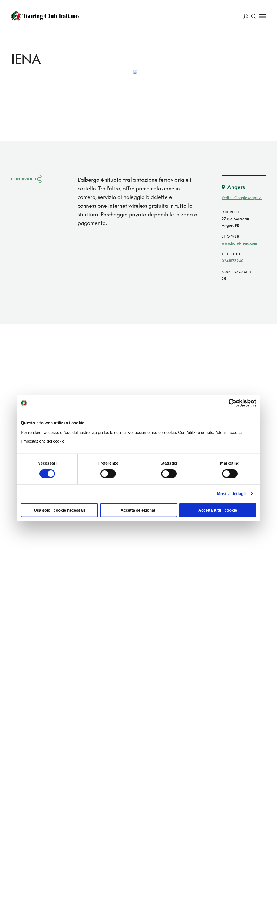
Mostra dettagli (231, 493)
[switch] (108, 473)
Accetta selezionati (138, 510)
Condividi (21, 179)
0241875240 (232, 260)
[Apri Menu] (262, 16)
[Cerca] (253, 16)
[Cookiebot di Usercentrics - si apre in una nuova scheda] (232, 403)
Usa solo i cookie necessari (59, 510)
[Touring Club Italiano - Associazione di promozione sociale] (45, 16)
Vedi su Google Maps (240, 197)
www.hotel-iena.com (239, 243)
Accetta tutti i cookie (217, 510)
